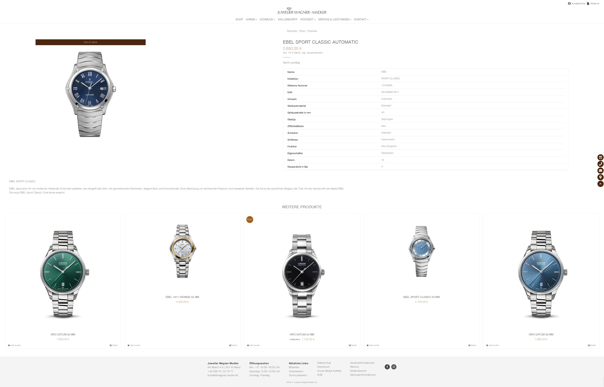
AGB (319, 375)
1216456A (386, 85)
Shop (302, 31)
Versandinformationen (362, 363)
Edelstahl (386, 106)
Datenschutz (324, 363)
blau (383, 126)
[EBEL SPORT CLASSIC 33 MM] (422, 253)
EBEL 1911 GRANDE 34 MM (182, 297)
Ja (382, 160)
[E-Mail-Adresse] (600, 170)
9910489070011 (390, 92)
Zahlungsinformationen (363, 375)
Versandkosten (315, 53)
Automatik (386, 99)
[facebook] (387, 366)
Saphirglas (387, 119)
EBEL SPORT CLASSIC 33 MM (421, 297)
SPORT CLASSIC (390, 79)
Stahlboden (387, 153)
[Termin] (600, 157)
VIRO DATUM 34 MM (302, 334)
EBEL (384, 72)
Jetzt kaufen (15, 345)
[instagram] (393, 366)
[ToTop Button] (600, 184)
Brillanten (294, 367)
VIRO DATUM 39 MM (63, 334)
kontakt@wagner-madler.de (223, 375)
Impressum (323, 367)
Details (115, 345)
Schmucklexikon (298, 375)
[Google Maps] (600, 177)
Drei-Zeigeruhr (389, 146)
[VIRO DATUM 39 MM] (63, 272)
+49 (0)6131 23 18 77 (220, 371)
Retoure (354, 367)
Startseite (292, 31)
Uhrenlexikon (296, 371)
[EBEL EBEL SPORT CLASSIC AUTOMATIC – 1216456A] (91, 94)
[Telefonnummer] (600, 164)
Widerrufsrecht (358, 371)
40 (382, 112)
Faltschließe (387, 139)
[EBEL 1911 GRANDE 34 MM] (182, 253)
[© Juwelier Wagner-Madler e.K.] (302, 8)
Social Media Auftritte (329, 371)
